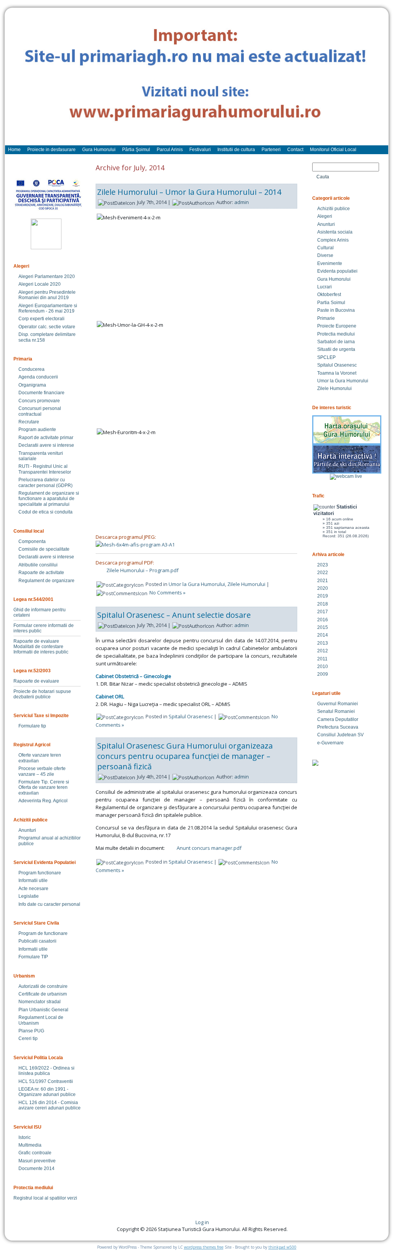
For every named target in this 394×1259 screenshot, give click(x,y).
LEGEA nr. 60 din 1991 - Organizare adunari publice (47, 1091)
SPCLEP (326, 357)
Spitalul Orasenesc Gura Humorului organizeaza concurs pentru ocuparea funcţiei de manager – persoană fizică (185, 756)
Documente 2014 (36, 1168)
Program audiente (37, 429)
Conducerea (31, 369)
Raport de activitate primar (45, 437)
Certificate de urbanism (42, 994)
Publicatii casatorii (37, 941)
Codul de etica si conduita (45, 512)
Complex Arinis (333, 240)
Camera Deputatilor (337, 719)
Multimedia (29, 1145)
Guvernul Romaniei (337, 703)
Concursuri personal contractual (39, 411)
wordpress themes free (203, 1247)
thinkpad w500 (282, 1247)
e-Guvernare (330, 743)
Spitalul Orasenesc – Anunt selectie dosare (174, 615)
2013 (322, 643)
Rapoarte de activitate (41, 572)
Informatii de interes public (40, 652)
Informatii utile (33, 880)
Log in (202, 1222)
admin (241, 202)
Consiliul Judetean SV (340, 734)
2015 (322, 627)
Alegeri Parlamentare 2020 (46, 276)
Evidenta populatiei (337, 271)
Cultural (325, 247)
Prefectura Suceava (337, 727)
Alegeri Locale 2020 (39, 284)
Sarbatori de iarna (336, 341)
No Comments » (167, 592)
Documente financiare (41, 392)
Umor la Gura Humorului (197, 584)
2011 (322, 659)
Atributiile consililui (38, 565)
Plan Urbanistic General (43, 1009)
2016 (322, 619)
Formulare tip (32, 726)
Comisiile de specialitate (44, 549)
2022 (322, 572)
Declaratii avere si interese (46, 445)
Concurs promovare (39, 400)
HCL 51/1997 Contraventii (45, 1081)
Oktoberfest (329, 294)
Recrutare (28, 422)
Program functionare (39, 873)
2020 (322, 588)
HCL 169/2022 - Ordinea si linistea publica (46, 1070)
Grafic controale (34, 1152)
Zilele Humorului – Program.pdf (142, 570)
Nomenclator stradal (39, 1001)
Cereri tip (28, 1038)
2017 (322, 611)
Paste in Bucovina (336, 310)
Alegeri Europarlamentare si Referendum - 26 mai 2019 (47, 308)
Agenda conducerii (38, 377)
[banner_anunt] (196, 80)
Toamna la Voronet (336, 373)
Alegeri (324, 216)
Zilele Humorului (246, 584)
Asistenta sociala (335, 232)
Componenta (32, 541)
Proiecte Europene (336, 326)
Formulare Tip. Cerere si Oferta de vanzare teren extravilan (43, 787)
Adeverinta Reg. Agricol (43, 800)
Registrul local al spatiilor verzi (45, 1198)
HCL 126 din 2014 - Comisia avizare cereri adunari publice (49, 1105)
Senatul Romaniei (336, 711)
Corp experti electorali (41, 318)
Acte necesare (33, 888)
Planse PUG (31, 1031)
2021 (322, 580)
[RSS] (17, 1225)
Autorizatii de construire (43, 986)
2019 (322, 596)
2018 (322, 604)
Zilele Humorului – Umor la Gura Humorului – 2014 (189, 192)
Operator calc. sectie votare (46, 326)
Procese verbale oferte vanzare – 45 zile (42, 771)
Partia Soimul (331, 302)
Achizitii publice (333, 208)
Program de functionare (43, 933)
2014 (322, 635)
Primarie (326, 318)
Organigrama (32, 385)
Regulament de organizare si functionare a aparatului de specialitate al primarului (48, 498)
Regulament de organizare (46, 580)
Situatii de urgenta (336, 349)
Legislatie (28, 896)
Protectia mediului (336, 334)
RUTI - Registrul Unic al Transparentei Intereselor (44, 469)
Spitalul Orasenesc (191, 716)
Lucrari (324, 287)
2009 (322, 674)
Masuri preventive (37, 1161)
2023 (322, 565)
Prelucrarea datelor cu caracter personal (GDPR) (45, 482)
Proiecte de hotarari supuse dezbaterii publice (42, 694)
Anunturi (27, 830)
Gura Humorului (334, 279)
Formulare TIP (33, 956)
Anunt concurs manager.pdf (209, 847)
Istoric (24, 1137)
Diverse (325, 255)
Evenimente (329, 263)
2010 (322, 666)
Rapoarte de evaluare (36, 641)
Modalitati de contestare (38, 646)
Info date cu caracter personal (49, 904)
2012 (322, 650)
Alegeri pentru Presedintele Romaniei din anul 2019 (47, 295)
